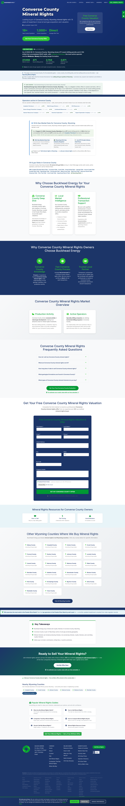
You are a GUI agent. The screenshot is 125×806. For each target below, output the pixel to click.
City (37, 452)
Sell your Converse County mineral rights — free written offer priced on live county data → (49, 678)
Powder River (47, 786)
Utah (69, 786)
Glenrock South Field (86, 171)
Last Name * (67, 426)
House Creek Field (89, 169)
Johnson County (53, 690)
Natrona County (66, 690)
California (81, 781)
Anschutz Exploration (60, 112)
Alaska (80, 779)
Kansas (69, 779)
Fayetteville (47, 781)
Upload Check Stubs (55, 481)
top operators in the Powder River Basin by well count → (59, 612)
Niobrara (47, 784)
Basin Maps (47, 792)
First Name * (39, 426)
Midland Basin (36, 781)
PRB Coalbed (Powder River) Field (38, 169)
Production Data (93, 789)
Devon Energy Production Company (35, 109)
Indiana (80, 786)
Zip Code (38, 461)
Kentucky (81, 787)
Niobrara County (78, 690)
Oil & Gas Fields (82, 761)
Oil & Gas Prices (82, 756)
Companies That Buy (26, 786)
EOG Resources (79, 106)
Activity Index (82, 753)
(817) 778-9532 (39, 752)
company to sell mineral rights (86, 658)
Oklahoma (58, 781)
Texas (57, 779)
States (81, 2)
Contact (51, 753)
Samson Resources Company (34, 112)
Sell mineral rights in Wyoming (49, 151)
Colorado (58, 786)
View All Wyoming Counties (62, 601)
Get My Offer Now (62, 665)
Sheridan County (91, 690)
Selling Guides (72, 2)
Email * (38, 434)
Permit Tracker (93, 787)
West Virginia (70, 784)
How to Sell (67, 751)
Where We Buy (53, 766)
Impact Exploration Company (85, 112)
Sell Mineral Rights (116, 2)
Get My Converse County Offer (62, 492)
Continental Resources (64, 109)
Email (36, 754)
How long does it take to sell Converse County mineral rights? (57, 368)
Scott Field (61, 169)
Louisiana (58, 789)
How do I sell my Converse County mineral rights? (53, 357)
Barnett (35, 791)
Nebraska (81, 792)
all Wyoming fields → (77, 173)
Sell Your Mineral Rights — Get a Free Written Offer (62, 734)
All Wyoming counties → (29, 693)
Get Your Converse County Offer (36, 38)
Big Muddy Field (44, 171)
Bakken (35, 786)
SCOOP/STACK (37, 792)
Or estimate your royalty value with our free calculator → (63, 392)
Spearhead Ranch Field (63, 173)
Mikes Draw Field (65, 171)
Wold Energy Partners (56, 106)
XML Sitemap (25, 787)
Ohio (69, 781)
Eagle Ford (36, 784)
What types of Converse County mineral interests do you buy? (57, 380)
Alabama (69, 789)
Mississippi (81, 791)
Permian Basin (36, 779)
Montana (69, 787)
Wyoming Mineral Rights (29, 74)
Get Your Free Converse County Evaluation (62, 388)
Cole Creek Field (51, 173)
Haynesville (36, 789)
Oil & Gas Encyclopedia (95, 791)
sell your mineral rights (66, 151)
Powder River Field (34, 171)
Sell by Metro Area (83, 764)
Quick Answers (68, 758)
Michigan (81, 789)
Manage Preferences (98, 801)
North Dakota (59, 784)
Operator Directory (83, 758)
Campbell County (29, 690)
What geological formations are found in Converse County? (56, 374)
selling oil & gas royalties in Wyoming (62, 76)
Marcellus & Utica (48, 789)
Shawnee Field (33, 173)
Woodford (47, 779)
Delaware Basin (37, 782)
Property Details (40, 469)
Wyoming (58, 787)
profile (43, 106)
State (65, 452)
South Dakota (81, 796)
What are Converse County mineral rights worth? (53, 363)
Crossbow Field (53, 169)
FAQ (50, 756)
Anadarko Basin (37, 787)
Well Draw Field (75, 171)
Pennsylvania (70, 782)
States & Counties (83, 748)
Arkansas (69, 791)
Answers (99, 2)
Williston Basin (48, 787)
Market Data (90, 2)
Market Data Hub (82, 751)
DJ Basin (47, 782)
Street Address (40, 442)
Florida (80, 782)
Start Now (90, 29)
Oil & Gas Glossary (69, 761)
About (106, 2)
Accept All (74, 801)
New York (81, 794)
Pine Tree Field (42, 173)
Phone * (66, 434)
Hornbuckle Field (55, 171)
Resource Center (68, 748)
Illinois (80, 784)
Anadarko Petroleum (58, 54)
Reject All (85, 801)
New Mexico (58, 782)
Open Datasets (93, 786)
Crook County (41, 690)
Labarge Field (79, 169)
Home (50, 748)
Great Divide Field (70, 169)
